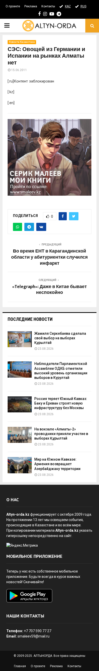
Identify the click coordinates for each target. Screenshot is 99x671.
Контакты (48, 6)
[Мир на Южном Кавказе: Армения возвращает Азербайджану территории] (20, 465)
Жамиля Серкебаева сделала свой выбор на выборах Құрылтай (60, 338)
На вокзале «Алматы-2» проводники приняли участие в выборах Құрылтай (61, 433)
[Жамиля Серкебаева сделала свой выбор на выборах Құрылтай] (20, 339)
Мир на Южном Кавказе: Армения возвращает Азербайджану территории (57, 464)
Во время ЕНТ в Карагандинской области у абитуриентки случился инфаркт (49, 257)
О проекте (13, 6)
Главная (20, 666)
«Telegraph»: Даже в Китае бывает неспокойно (49, 290)
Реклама (30, 6)
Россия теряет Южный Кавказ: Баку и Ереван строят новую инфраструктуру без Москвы (60, 403)
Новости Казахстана (22, 42)
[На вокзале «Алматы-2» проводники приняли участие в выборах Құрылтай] (20, 435)
